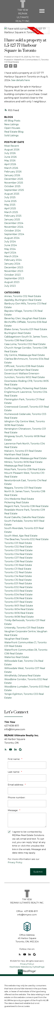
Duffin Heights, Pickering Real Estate (25, 388)
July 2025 (10, 197)
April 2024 (10, 252)
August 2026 (11, 149)
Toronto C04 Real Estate (18, 554)
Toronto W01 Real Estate (18, 605)
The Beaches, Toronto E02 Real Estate (26, 539)
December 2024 (13, 223)
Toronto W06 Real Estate (18, 613)
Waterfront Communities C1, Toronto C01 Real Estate (26, 60)
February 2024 (13, 260)
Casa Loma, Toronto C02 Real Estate (25, 344)
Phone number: (16, 797)
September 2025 (14, 190)
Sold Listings (11, 135)
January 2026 (12, 175)
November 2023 (13, 271)
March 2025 (11, 212)
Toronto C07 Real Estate (18, 557)
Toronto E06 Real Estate (18, 598)
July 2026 (10, 153)
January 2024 (12, 263)
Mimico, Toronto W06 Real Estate (23, 462)
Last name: (14, 771)
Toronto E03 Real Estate (18, 590)
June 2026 (10, 157)
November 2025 (13, 182)
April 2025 (10, 208)
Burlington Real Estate (17, 333)
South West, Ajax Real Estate (20, 535)
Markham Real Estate (16, 454)
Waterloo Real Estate (16, 657)
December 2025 (13, 179)
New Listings (11, 124)
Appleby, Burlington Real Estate (22, 300)
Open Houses (12, 128)
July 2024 (10, 241)
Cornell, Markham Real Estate (21, 370)
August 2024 (11, 238)
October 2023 (12, 274)
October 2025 (12, 186)
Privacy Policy (15, 862)
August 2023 (11, 282)
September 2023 (14, 278)
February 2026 (12, 171)
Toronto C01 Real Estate (18, 543)
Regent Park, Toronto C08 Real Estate (26, 506)
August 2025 (11, 193)
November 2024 (13, 227)
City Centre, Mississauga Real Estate (24, 355)
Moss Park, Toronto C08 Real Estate (24, 469)
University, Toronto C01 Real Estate (24, 627)
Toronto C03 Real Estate (18, 550)
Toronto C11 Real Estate (17, 568)
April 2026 (10, 164)
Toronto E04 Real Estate (18, 594)
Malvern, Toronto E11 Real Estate (23, 451)
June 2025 (10, 201)
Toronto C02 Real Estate (18, 546)
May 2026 (9, 160)
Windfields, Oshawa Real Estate (22, 675)
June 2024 (10, 245)
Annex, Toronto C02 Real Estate (22, 296)
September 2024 (14, 234)
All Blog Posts (12, 120)
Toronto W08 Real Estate (19, 616)
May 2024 (10, 249)
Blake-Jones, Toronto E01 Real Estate (25, 329)
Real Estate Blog (13, 131)
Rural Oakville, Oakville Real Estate (24, 517)
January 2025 (12, 219)
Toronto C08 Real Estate (18, 561)
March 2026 (11, 168)
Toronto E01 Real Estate (18, 583)
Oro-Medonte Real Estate (19, 498)
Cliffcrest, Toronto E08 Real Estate (24, 366)
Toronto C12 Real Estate (18, 572)
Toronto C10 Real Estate (18, 565)
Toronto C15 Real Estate (18, 580)
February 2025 (12, 215)
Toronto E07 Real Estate (18, 602)
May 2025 (9, 204)
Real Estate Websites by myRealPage (27, 967)
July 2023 (10, 286)
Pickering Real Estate (16, 502)
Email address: (16, 784)
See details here (20, 80)
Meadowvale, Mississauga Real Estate (25, 458)
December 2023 (13, 267)
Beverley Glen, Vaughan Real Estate (25, 318)
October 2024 (12, 230)
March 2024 (11, 256)
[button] (5, 749)
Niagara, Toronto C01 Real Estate (23, 487)
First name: (14, 759)
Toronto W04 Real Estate (19, 609)
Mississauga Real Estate (17, 465)
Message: (13, 810)
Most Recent (11, 145)
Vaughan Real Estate (16, 638)
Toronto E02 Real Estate (18, 587)
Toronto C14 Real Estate (18, 576)
